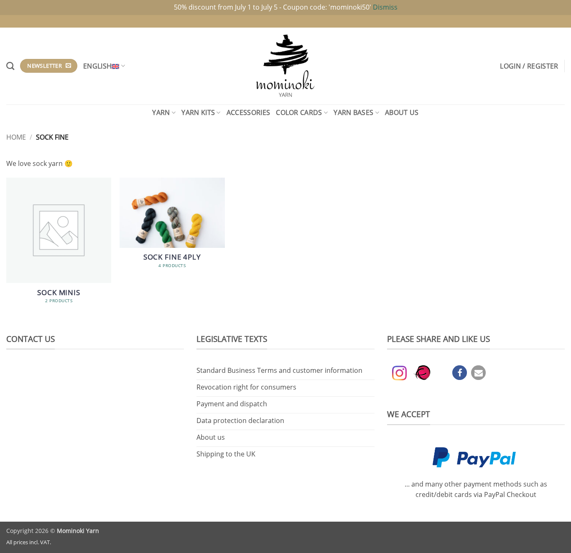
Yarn (161, 112)
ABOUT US (402, 112)
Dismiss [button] (385, 7)
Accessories (248, 112)
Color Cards (299, 112)
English (97, 66)
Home (16, 137)
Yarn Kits (198, 112)
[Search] (10, 66)
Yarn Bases (353, 112)
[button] (529, 66)
